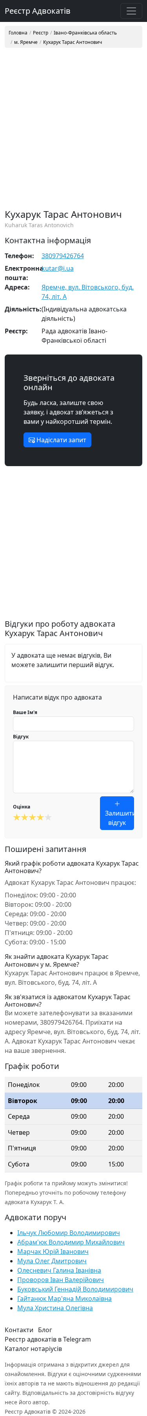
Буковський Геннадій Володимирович (75, 1289)
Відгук (21, 736)
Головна (18, 33)
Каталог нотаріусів (33, 1348)
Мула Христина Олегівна (55, 1308)
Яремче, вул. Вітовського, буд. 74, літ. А (88, 292)
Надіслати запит (60, 440)
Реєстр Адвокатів (38, 10)
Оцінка (21, 806)
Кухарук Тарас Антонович (72, 42)
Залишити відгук (119, 818)
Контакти (19, 1330)
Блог (45, 1330)
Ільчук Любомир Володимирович (68, 1232)
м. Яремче (26, 42)
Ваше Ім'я (25, 712)
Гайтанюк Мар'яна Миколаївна (64, 1298)
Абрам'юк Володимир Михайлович (71, 1242)
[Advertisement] (73, 131)
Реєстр (40, 33)
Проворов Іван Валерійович (60, 1279)
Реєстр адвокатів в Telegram (48, 1339)
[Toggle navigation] (131, 11)
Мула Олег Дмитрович (52, 1261)
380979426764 (63, 255)
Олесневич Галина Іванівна (59, 1270)
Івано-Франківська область (85, 33)
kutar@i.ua (58, 268)
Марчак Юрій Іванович (53, 1251)
